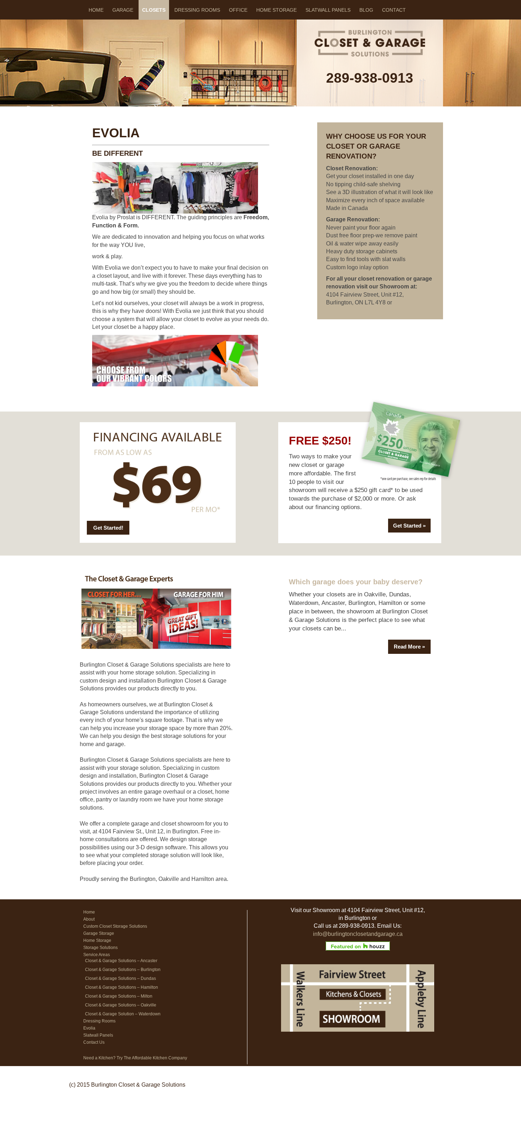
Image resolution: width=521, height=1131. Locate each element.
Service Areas (96, 954)
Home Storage (276, 10)
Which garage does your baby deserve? (355, 582)
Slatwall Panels (328, 10)
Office (238, 10)
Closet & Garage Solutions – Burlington (123, 969)
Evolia (89, 1028)
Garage (122, 10)
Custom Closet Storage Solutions (115, 926)
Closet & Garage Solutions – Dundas (120, 978)
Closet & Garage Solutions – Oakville (120, 1005)
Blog (366, 10)
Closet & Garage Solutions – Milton (118, 996)
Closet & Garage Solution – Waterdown (123, 1013)
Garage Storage (98, 933)
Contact (394, 10)
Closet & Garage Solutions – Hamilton (121, 987)
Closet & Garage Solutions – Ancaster (121, 960)
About (89, 919)
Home (96, 10)
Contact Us (94, 1042)
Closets (154, 10)
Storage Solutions (100, 947)
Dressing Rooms (197, 10)
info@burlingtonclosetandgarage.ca (358, 934)
